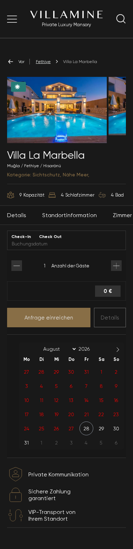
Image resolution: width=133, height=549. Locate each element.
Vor (21, 61)
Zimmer (122, 215)
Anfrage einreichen (48, 318)
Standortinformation (69, 215)
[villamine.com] (12, 19)
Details (110, 318)
